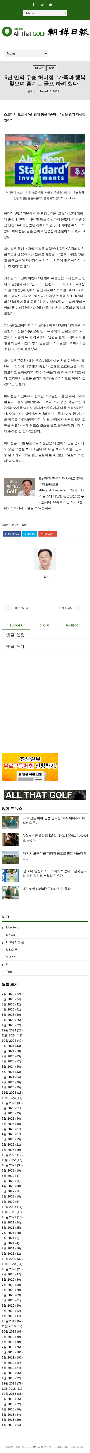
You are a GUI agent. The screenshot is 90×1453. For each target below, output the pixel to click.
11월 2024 (9, 1035)
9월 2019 (8, 1336)
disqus (45, 625)
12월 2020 (9, 1259)
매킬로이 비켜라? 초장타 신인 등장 (46, 888)
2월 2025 (8, 1020)
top (51, 68)
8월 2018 (8, 1404)
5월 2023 (8, 1129)
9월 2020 (8, 1274)
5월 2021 (8, 1238)
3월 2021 (8, 1243)
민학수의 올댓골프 (40, 1446)
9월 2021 (8, 1222)
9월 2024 (8, 1046)
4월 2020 (8, 1300)
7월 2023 (8, 1118)
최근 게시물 (21, 608)
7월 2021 (8, 1233)
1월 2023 (8, 1149)
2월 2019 (8, 1373)
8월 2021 (8, 1227)
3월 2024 (8, 1077)
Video (11, 957)
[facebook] (33, 4)
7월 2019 (8, 1347)
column (12, 964)
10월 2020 (9, 1269)
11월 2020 (9, 1264)
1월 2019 (8, 1378)
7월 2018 (8, 1409)
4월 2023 (8, 1134)
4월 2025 (8, 1009)
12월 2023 (9, 1092)
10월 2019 (9, 1331)
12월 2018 (9, 1383)
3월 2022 (8, 1191)
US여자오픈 (15, 942)
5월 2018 (8, 1419)
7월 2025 (8, 994)
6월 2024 (8, 1061)
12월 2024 (9, 1030)
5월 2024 (8, 1066)
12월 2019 (9, 1321)
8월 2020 (8, 1279)
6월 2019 (8, 1352)
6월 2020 (8, 1290)
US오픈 (12, 949)
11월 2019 (9, 1326)
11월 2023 (9, 1098)
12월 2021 (9, 1207)
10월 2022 (9, 1165)
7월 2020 (8, 1285)
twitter (31, 534)
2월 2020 (8, 1310)
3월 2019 (8, 1367)
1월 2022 (8, 1201)
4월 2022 (8, 1186)
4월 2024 (8, 1072)
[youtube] (50, 4)
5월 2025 (8, 1004)
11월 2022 (9, 1160)
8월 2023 (8, 1113)
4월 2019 (8, 1362)
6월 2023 (8, 1123)
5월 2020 (8, 1295)
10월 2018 (9, 1393)
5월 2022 (8, 1181)
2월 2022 (8, 1196)
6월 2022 (8, 1175)
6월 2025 (8, 999)
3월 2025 (8, 1014)
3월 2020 (8, 1305)
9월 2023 (8, 1108)
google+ (50, 534)
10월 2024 (9, 1040)
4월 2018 (8, 1425)
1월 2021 (8, 1253)
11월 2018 (9, 1388)
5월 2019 (8, 1357)
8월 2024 (8, 1051)
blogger (16, 625)
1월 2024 (8, 1087)
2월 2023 (8, 1144)
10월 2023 (9, 1103)
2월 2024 (8, 1082)
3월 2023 (8, 1139)
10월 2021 (9, 1217)
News (39, 68)
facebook (13, 534)
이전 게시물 (66, 608)
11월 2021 (9, 1212)
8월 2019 (8, 1341)
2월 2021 (8, 1248)
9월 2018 (8, 1399)
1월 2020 (8, 1315)
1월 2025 (8, 1025)
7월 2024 (8, 1056)
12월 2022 (9, 1155)
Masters (13, 927)
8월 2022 (8, 1170)
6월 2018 (8, 1414)
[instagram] (42, 4)
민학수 (31, 91)
